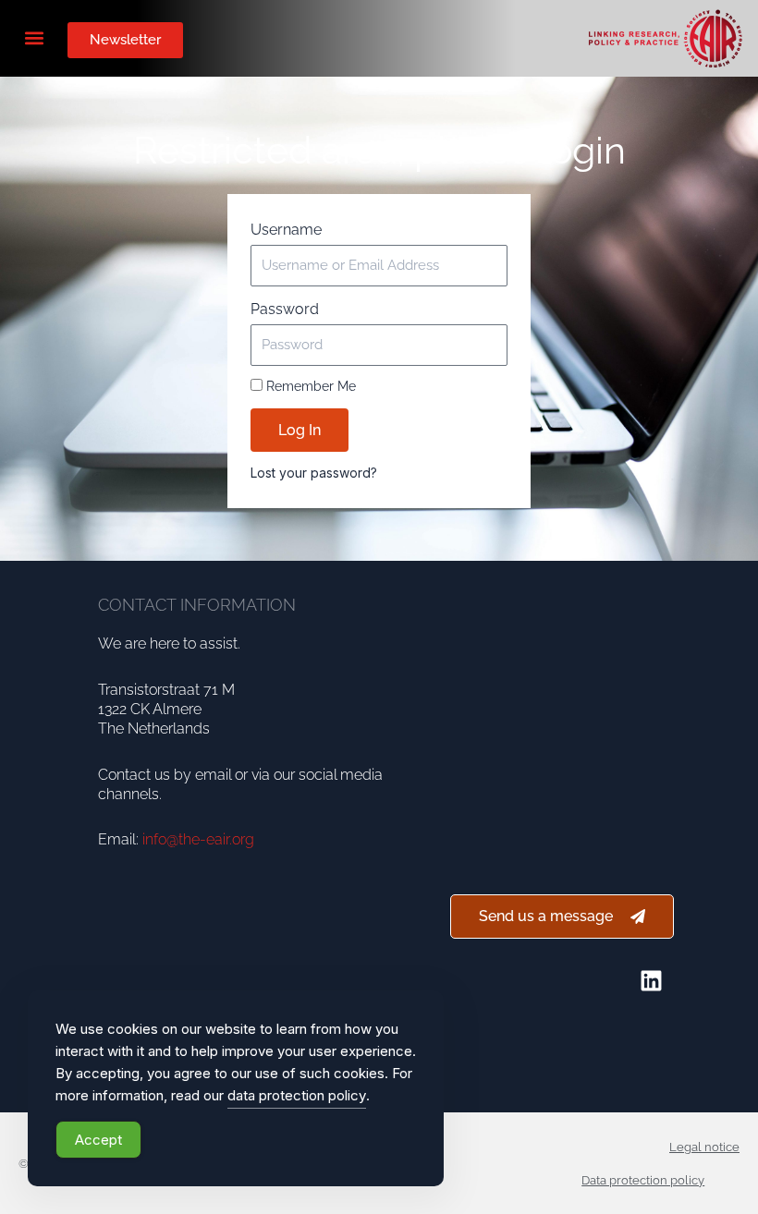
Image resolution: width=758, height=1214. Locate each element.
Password (285, 309)
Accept (98, 1139)
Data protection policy (642, 1180)
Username (286, 229)
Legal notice (704, 1147)
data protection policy (296, 1095)
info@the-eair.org (198, 839)
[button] (33, 37)
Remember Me (309, 386)
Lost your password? (314, 472)
